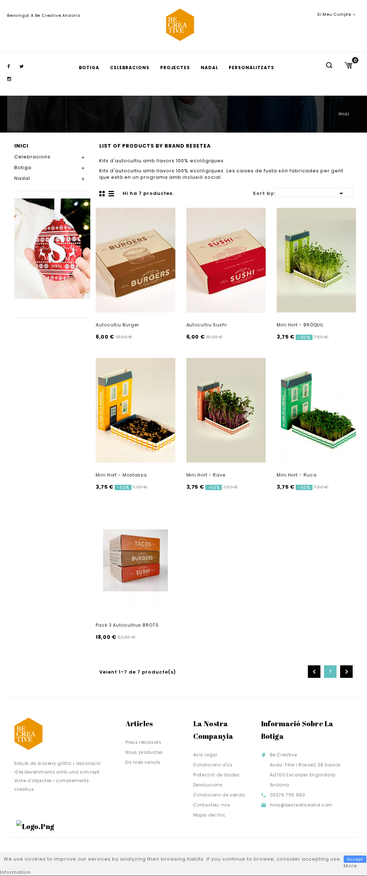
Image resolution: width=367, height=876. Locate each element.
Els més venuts (143, 762)
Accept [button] (355, 859)
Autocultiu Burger (117, 325)
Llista (111, 193)
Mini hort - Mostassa (121, 475)
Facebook (12, 66)
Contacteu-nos (211, 805)
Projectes (175, 67)
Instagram (12, 79)
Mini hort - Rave (205, 475)
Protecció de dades (216, 775)
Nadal (209, 67)
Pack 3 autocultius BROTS (127, 625)
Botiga (89, 67)
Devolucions (208, 785)
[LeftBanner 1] (52, 248)
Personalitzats (251, 67)
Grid (102, 193)
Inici (21, 145)
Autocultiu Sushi (206, 325)
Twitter (24, 66)
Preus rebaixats (143, 742)
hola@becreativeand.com (301, 805)
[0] (348, 65)
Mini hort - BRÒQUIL (300, 325)
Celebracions (129, 67)
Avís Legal (205, 755)
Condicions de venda (219, 795)
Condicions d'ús (213, 765)
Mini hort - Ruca (296, 475)
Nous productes (144, 752)
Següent (346, 671)
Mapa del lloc (209, 815)
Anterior (314, 671)
